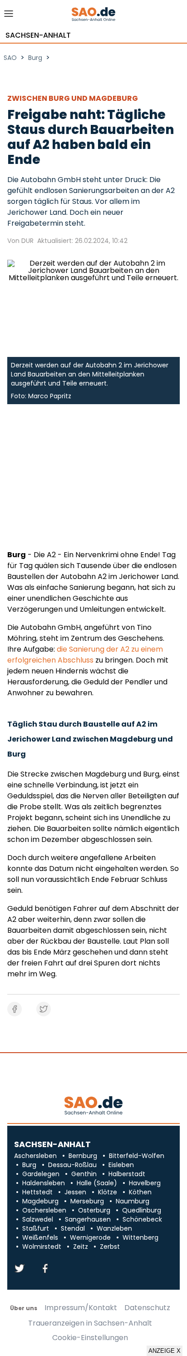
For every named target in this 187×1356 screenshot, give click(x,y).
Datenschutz (147, 1307)
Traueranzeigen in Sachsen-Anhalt (90, 1323)
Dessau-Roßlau (72, 1164)
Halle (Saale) (97, 1183)
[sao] (93, 1106)
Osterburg (94, 1210)
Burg (29, 1164)
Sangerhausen (88, 1219)
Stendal (73, 1228)
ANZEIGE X (164, 1350)
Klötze (107, 1192)
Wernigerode (90, 1237)
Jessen (75, 1192)
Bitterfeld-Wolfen (136, 1155)
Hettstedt (37, 1192)
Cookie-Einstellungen (90, 1337)
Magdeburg (40, 1201)
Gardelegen (40, 1173)
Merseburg (87, 1201)
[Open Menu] (9, 16)
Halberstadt (126, 1173)
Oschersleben (44, 1210)
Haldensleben (43, 1183)
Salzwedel (37, 1219)
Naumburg (132, 1201)
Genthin (84, 1173)
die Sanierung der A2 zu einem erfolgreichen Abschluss (85, 654)
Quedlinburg (141, 1210)
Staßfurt (35, 1228)
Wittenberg (140, 1237)
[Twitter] (19, 1269)
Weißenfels (40, 1237)
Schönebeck (142, 1219)
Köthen (140, 1192)
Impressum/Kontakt (80, 1307)
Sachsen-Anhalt (38, 35)
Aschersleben (35, 1155)
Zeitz (80, 1246)
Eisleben (121, 1164)
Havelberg (145, 1183)
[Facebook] (44, 1269)
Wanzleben (114, 1228)
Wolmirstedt (41, 1246)
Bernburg (83, 1155)
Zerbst (110, 1246)
